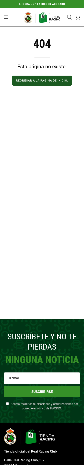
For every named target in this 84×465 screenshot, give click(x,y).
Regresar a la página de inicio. (42, 80)
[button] (69, 17)
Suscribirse (42, 392)
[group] (42, 4)
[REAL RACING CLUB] (42, 17)
